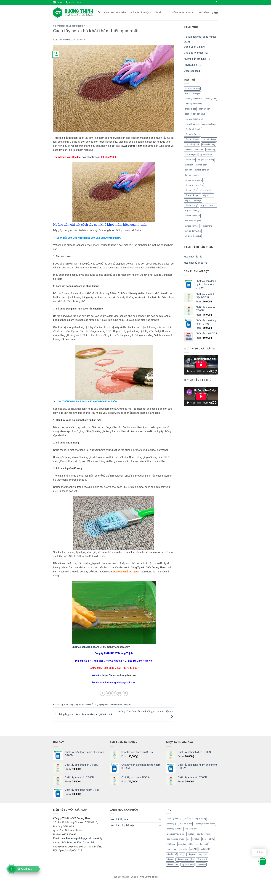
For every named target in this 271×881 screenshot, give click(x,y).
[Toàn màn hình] (215, 371)
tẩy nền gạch (201, 165)
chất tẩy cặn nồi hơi (193, 98)
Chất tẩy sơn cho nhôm (205, 824)
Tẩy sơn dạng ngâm (185, 859)
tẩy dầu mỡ (190, 159)
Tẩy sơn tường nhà (193, 221)
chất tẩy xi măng (174, 829)
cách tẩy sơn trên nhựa (195, 114)
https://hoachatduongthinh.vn (119, 675)
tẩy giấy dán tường (206, 159)
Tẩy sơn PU (208, 195)
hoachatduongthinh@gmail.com (79, 838)
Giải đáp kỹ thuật (139, 12)
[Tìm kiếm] (99, 13)
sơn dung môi (202, 844)
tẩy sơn (170, 859)
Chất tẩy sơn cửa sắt (194, 103)
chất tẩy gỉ (171, 824)
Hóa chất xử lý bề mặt (196, 262)
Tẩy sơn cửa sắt (192, 175)
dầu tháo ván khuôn (175, 839)
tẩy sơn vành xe (192, 226)
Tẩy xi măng (207, 226)
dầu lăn (190, 834)
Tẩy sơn (188, 170)
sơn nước (199, 149)
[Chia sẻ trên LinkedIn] (125, 693)
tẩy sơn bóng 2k (202, 170)
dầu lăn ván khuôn (193, 129)
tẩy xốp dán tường (193, 231)
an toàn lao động (192, 88)
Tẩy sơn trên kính (208, 205)
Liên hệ (157, 12)
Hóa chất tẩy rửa (193, 256)
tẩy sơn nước (205, 190)
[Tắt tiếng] (211, 371)
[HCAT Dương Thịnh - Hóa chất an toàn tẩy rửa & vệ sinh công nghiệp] (73, 12)
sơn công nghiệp (185, 844)
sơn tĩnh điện (205, 849)
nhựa (211, 839)
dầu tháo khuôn (203, 834)
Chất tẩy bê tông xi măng (195, 818)
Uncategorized (192, 70)
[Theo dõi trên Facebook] (216, 2)
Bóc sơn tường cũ (192, 93)
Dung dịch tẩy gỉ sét (175, 834)
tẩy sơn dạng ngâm (193, 180)
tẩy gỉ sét (189, 165)
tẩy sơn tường (187, 864)
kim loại (195, 839)
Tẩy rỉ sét (203, 854)
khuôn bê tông (208, 144)
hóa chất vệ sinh (192, 144)
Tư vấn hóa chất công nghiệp (69, 26)
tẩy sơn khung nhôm (194, 185)
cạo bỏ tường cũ (192, 124)
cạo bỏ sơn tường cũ (194, 119)
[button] (184, 12)
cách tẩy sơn (204, 109)
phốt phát (171, 844)
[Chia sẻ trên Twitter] (108, 693)
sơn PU (193, 849)
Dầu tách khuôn (192, 139)
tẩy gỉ (182, 854)
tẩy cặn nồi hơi (205, 154)
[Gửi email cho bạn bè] (114, 693)
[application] (201, 365)
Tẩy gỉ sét (191, 854)
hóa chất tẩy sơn (91, 157)
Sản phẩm (121, 12)
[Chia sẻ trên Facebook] (102, 693)
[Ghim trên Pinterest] (119, 693)
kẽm (204, 839)
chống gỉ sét (190, 109)
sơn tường (210, 149)
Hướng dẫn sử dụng (195, 58)
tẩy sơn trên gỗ (191, 205)
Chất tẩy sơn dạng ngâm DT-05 (89, 646)
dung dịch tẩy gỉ (209, 124)
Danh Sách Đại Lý (194, 46)
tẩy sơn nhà (202, 859)
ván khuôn (201, 864)
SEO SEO (81, 40)
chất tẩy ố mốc (190, 829)
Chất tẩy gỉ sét (185, 824)
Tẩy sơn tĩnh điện (192, 210)
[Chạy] (188, 371)
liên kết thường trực (123, 704)
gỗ (188, 839)
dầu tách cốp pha (192, 134)
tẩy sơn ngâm (191, 190)
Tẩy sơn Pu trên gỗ (193, 200)
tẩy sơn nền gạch (192, 195)
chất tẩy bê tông (174, 818)
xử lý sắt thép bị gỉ (193, 236)
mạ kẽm (188, 149)
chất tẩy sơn (210, 98)
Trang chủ (108, 12)
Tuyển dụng (190, 64)
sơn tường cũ (191, 154)
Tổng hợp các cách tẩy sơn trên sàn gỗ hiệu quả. (85, 714)
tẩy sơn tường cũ (192, 216)
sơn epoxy (171, 849)
